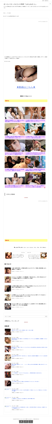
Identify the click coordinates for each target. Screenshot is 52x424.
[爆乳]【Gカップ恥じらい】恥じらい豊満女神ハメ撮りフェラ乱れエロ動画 (22, 330)
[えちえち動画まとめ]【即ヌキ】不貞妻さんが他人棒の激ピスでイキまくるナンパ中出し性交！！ (26, 381)
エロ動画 (16, 247)
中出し (38, 247)
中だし (35, 247)
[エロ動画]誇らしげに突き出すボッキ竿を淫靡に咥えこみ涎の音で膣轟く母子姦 (23, 398)
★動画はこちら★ (26, 87)
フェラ (28, 247)
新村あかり (44, 247)
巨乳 (41, 247)
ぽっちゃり (31, 247)
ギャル (25, 247)
